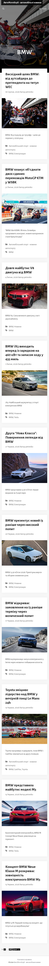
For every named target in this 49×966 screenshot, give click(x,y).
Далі (16, 949)
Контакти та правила (24, 959)
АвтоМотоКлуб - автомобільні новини (22, 2)
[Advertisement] (24, 32)
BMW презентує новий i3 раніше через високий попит (24, 525)
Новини (17, 327)
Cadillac (17, 769)
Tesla (16, 417)
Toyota (25, 769)
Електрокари (20, 154)
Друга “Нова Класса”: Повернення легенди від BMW (24, 437)
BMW (11, 154)
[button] (3, 8)
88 (10, 949)
